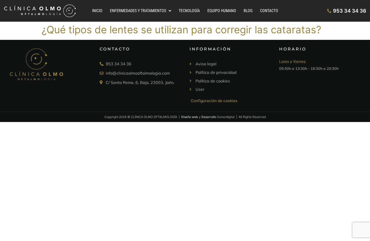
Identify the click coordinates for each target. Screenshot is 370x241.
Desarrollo (208, 117)
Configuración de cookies (214, 100)
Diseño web (189, 117)
